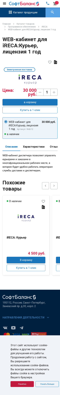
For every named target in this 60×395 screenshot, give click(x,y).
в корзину (30, 102)
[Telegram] (21, 327)
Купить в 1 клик (30, 110)
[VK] (5, 327)
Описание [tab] (11, 146)
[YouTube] (13, 327)
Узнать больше (47, 384)
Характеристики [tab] (33, 146)
